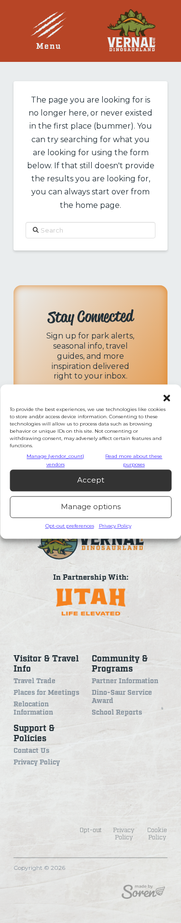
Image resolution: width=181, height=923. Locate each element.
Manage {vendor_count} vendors (55, 460)
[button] (166, 398)
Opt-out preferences (69, 526)
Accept (90, 480)
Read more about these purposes (133, 460)
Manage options (91, 507)
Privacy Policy (115, 526)
